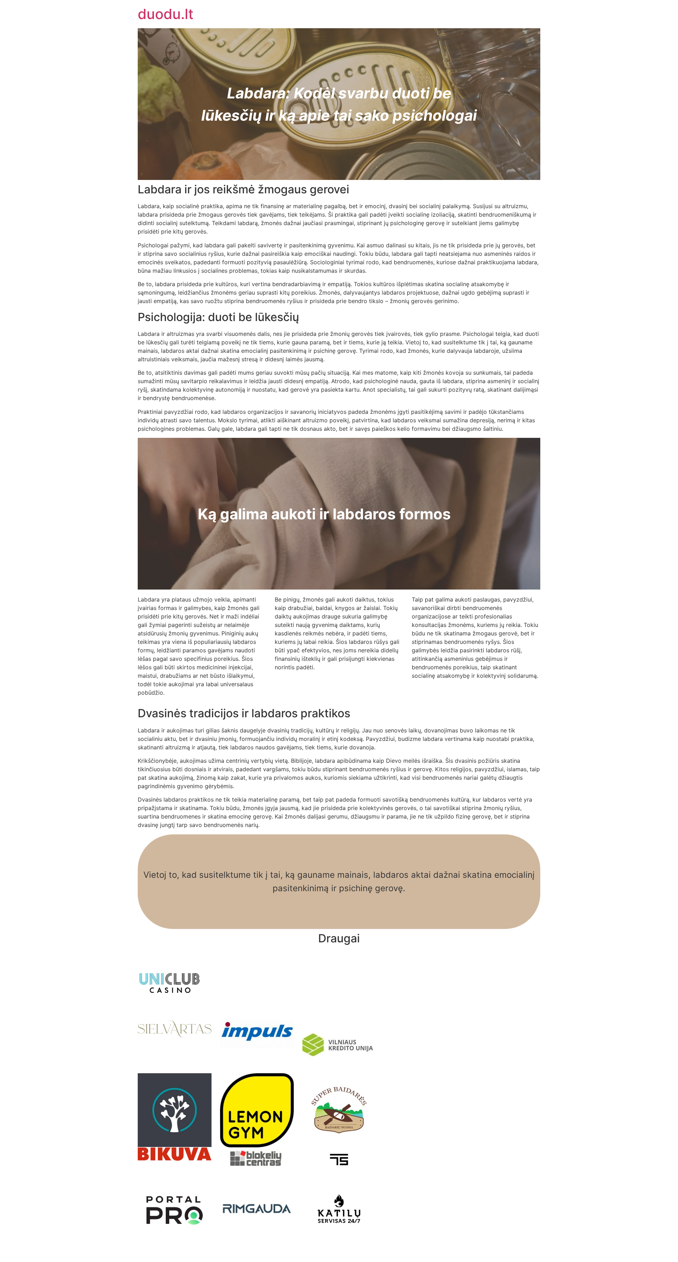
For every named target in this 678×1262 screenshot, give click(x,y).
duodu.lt (166, 14)
